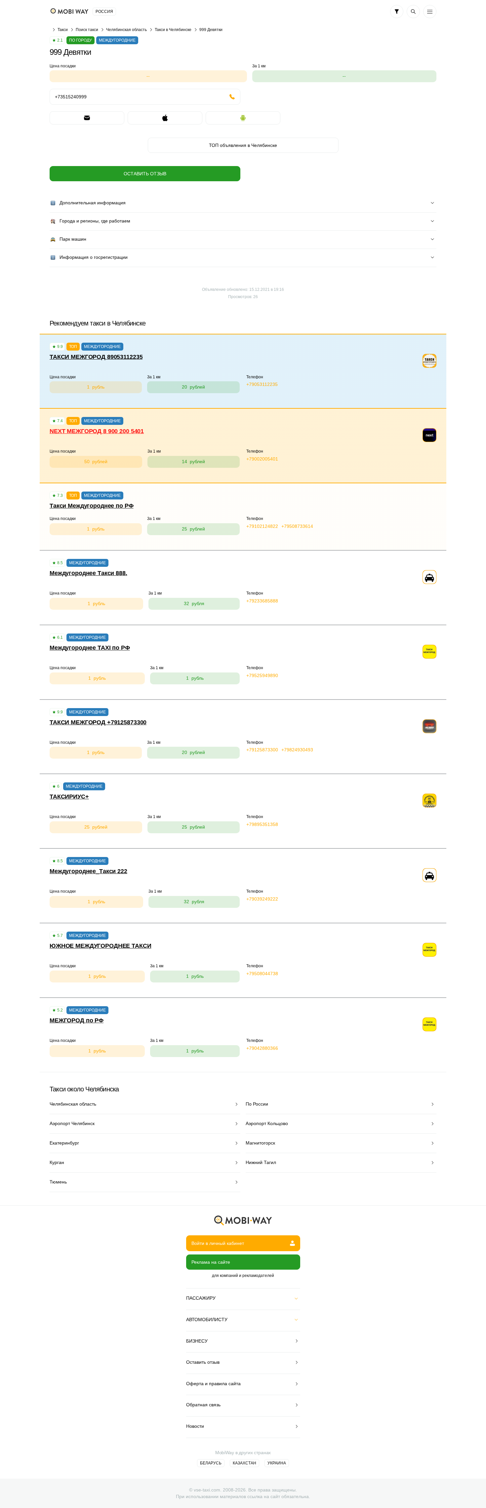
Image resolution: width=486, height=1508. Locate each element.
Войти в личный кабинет (217, 1243)
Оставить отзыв (145, 173)
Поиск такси (87, 29)
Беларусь (211, 1463)
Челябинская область (126, 29)
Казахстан (244, 1463)
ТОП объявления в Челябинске (243, 145)
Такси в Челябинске (173, 29)
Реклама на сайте (210, 1262)
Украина (276, 1463)
